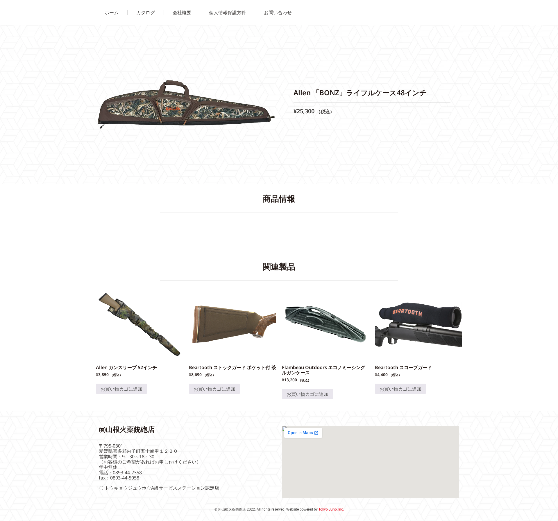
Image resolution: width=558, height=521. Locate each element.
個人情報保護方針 (227, 12)
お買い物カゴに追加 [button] (121, 389)
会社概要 (182, 12)
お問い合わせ (278, 12)
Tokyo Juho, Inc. (331, 509)
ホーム (112, 12)
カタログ (145, 12)
